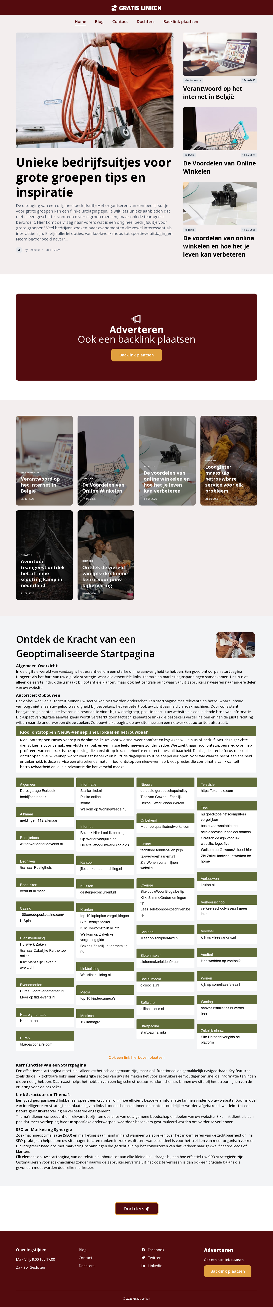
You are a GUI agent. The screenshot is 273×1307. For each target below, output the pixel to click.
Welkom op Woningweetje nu (103, 808)
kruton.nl (208, 884)
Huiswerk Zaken (33, 944)
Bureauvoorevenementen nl (42, 990)
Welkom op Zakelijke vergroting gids (96, 936)
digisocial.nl (149, 984)
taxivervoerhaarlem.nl (157, 856)
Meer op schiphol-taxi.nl (159, 937)
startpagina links (153, 1032)
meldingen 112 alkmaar (38, 820)
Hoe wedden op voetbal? (221, 960)
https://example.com (217, 790)
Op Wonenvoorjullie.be (98, 838)
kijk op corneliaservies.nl (220, 984)
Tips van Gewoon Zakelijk (161, 796)
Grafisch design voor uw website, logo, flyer (220, 840)
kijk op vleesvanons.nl (218, 937)
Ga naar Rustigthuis (36, 867)
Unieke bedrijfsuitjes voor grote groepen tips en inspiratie (93, 177)
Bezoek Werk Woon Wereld (162, 802)
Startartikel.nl (91, 790)
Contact (120, 21)
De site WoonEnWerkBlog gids (104, 844)
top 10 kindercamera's (98, 998)
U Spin (25, 920)
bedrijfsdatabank (33, 796)
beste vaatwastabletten (219, 825)
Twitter (154, 1257)
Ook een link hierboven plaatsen (136, 1057)
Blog (99, 21)
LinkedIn (155, 1265)
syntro (85, 802)
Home (80, 21)
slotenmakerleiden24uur (159, 961)
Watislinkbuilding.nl (95, 974)
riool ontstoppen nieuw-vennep (138, 761)
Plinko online (90, 796)
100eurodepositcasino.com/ (42, 914)
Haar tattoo (29, 1020)
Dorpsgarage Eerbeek (37, 790)
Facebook (156, 1249)
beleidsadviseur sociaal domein (226, 831)
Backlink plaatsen (180, 21)
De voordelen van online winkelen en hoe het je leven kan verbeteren (218, 246)
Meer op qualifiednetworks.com (165, 826)
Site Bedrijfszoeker (95, 921)
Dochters (145, 21)
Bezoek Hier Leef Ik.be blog (102, 832)
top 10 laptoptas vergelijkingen (104, 915)
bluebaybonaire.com (36, 1044)
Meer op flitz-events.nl (37, 996)
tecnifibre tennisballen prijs (161, 849)
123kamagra (90, 1021)
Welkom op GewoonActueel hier (226, 849)
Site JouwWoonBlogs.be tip (162, 891)
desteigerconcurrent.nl (98, 891)
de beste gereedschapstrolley (163, 790)
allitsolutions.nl (152, 1008)
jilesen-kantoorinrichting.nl (101, 868)
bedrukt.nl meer (32, 890)
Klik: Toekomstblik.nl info (100, 927)
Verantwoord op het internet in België (212, 92)
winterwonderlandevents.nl (41, 843)
